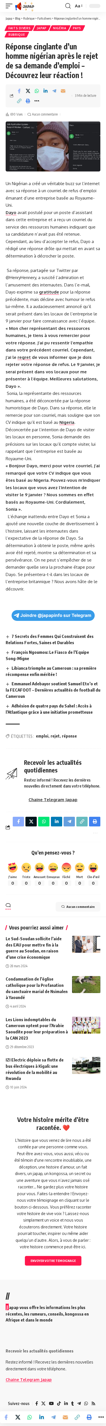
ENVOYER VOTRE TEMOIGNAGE (53, 1260)
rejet (55, 736)
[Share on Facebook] (19, 90)
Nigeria (66, 422)
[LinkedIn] (66, 1403)
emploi (42, 736)
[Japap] (24, 6)
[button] (10, 6)
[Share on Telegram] (54, 90)
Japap (42, 28)
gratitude (49, 292)
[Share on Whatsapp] (37, 90)
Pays (77, 28)
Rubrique (16, 34)
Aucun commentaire (45, 114)
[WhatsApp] (86, 1403)
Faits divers (19, 28)
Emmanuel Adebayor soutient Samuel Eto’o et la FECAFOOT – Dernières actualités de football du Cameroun (53, 690)
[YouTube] (51, 1403)
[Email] (63, 90)
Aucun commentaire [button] (80, 906)
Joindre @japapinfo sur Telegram (55, 615)
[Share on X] (28, 90)
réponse (69, 736)
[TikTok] (59, 1403)
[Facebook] (36, 1403)
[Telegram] (79, 1403)
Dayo (11, 212)
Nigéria (59, 28)
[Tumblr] (72, 1403)
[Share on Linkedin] (45, 90)
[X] (43, 1403)
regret (24, 357)
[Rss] (93, 1403)
